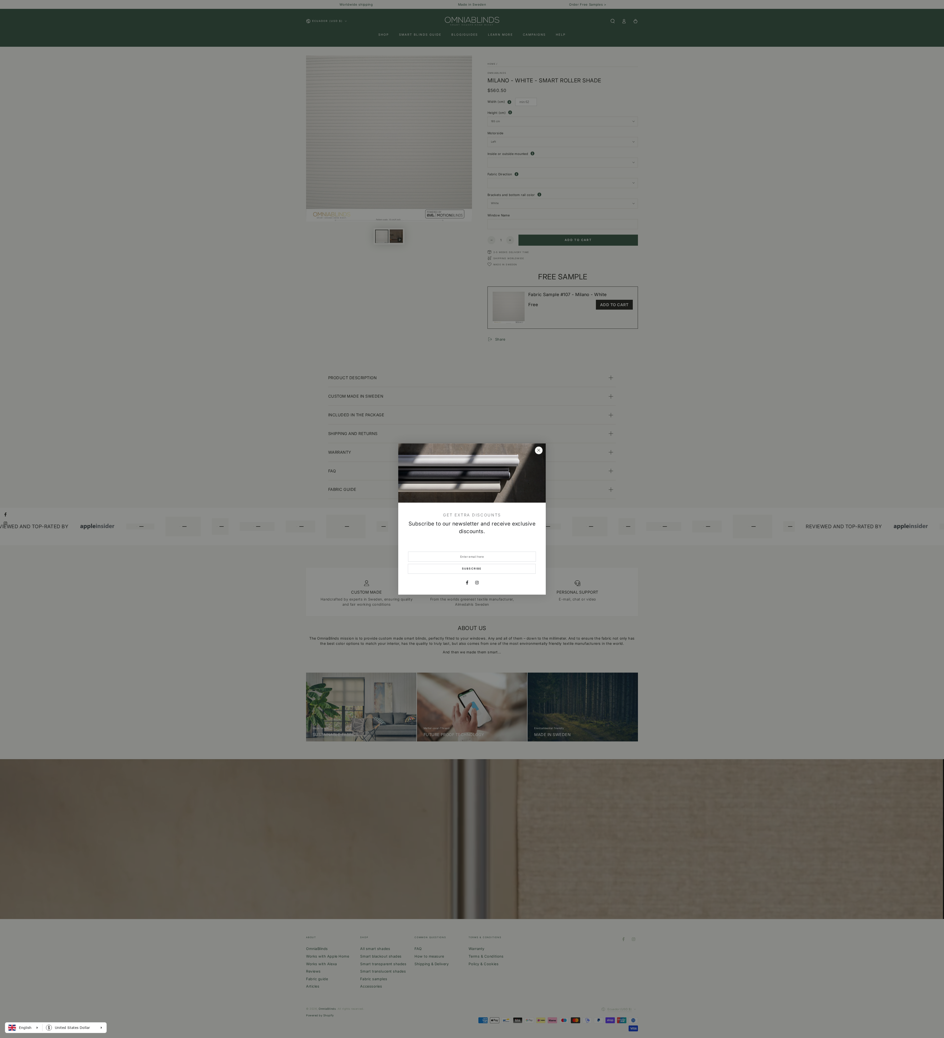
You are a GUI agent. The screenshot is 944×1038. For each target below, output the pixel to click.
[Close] (539, 450)
